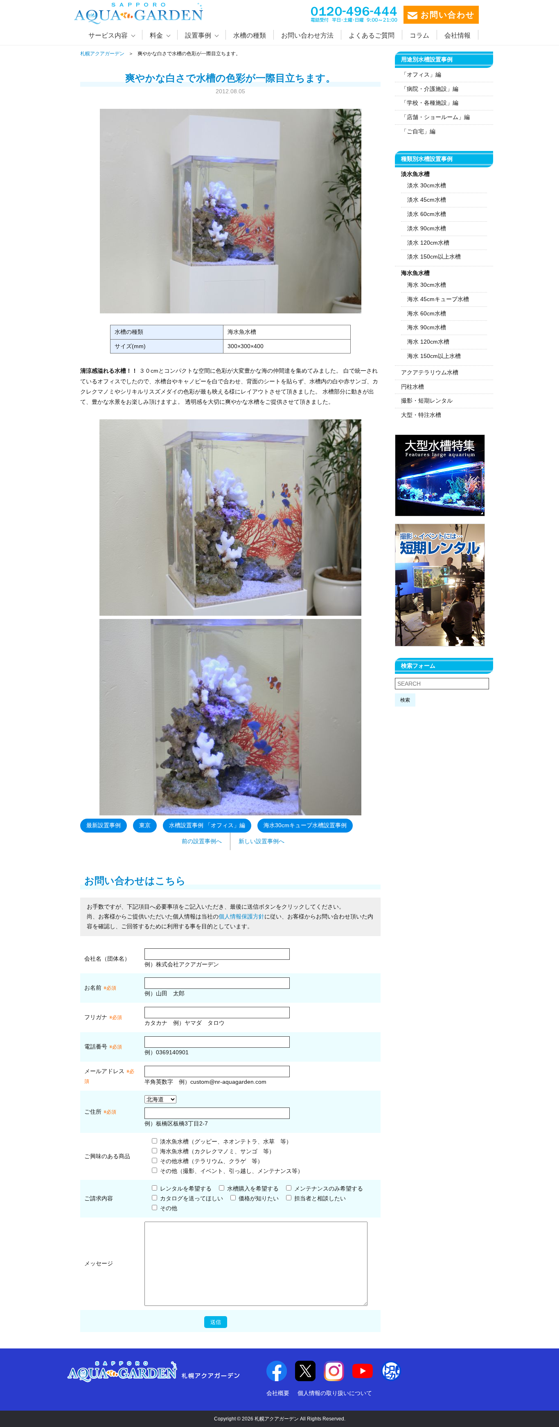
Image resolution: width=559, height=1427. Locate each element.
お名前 (92, 987)
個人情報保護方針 (241, 916)
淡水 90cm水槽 (426, 228)
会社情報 (457, 35)
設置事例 (198, 35)
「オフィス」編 (421, 74)
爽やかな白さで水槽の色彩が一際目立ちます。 (230, 77)
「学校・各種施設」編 (429, 102)
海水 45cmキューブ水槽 (438, 299)
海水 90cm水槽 (426, 327)
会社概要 (277, 1393)
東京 (145, 825)
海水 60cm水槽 (426, 313)
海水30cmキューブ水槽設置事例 (305, 825)
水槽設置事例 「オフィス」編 (207, 825)
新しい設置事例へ (261, 841)
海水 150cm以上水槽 (434, 356)
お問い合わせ (446, 14)
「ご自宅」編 (418, 131)
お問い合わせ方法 (307, 35)
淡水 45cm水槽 (426, 199)
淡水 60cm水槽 (426, 214)
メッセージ (98, 1263)
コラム (419, 35)
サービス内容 (108, 35)
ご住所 (100, 1111)
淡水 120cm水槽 (428, 242)
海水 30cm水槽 (426, 284)
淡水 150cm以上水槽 (434, 256)
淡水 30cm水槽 (426, 185)
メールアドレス (104, 1071)
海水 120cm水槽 (428, 341)
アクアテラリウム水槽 (429, 372)
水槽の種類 (249, 35)
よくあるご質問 (371, 35)
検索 (405, 700)
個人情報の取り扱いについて (335, 1393)
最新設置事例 (103, 825)
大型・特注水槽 (421, 415)
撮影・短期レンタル (427, 400)
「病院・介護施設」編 (429, 89)
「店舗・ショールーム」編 (435, 117)
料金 (156, 35)
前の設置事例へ (202, 841)
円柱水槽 (412, 386)
